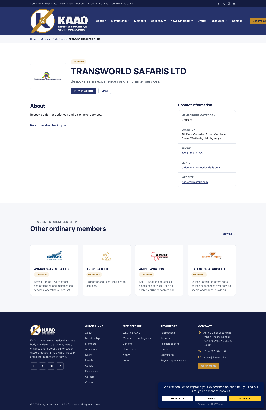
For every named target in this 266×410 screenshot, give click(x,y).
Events (202, 20)
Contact (237, 20)
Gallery (89, 365)
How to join (129, 349)
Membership (119, 20)
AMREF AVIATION (151, 269)
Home (33, 39)
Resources (218, 20)
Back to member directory (46, 125)
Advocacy (157, 20)
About (100, 20)
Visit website (87, 91)
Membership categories (137, 338)
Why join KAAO (131, 332)
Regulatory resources (173, 360)
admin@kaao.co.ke (122, 3)
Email (105, 90)
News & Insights (180, 20)
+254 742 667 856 (98, 3)
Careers (89, 376)
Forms (164, 349)
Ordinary (60, 39)
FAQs (126, 360)
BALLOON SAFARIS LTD (208, 269)
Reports (165, 338)
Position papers (170, 343)
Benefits (127, 343)
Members (140, 20)
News (88, 354)
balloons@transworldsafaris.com (201, 167)
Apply (126, 354)
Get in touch (208, 365)
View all (227, 233)
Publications (168, 332)
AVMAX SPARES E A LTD (51, 269)
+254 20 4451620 (192, 152)
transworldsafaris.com (195, 181)
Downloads (167, 354)
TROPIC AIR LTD (97, 269)
